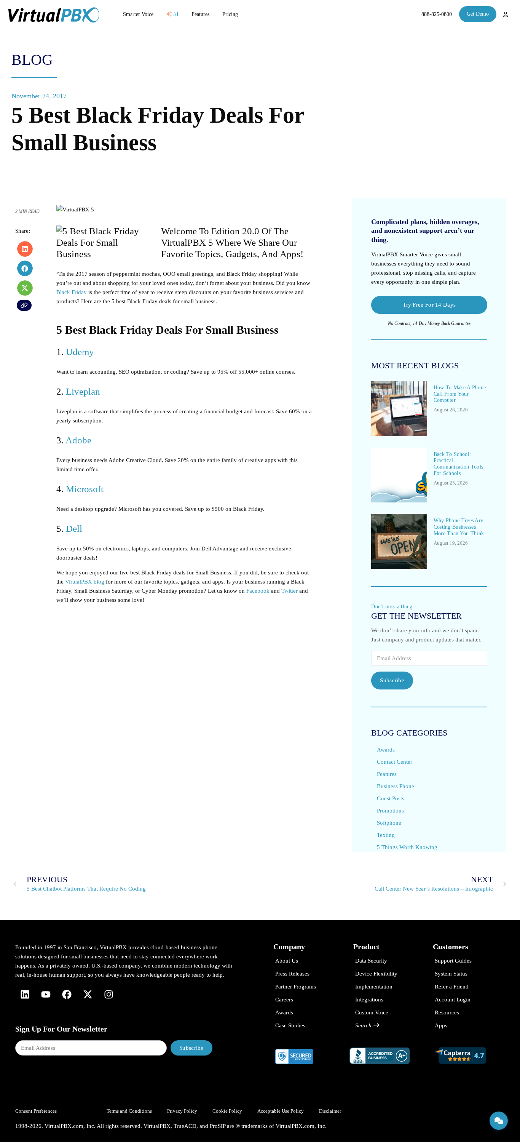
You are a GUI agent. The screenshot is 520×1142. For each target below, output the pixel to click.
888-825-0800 (436, 14)
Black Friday (71, 292)
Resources (447, 1012)
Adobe (78, 440)
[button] (25, 249)
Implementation (373, 987)
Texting (386, 835)
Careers (284, 999)
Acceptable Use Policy (280, 1111)
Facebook (258, 591)
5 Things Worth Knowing (407, 847)
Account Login (453, 999)
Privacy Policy (182, 1111)
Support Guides (453, 961)
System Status (451, 974)
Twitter (289, 591)
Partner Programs (295, 987)
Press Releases (292, 974)
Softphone (389, 823)
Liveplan (83, 391)
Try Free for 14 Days (429, 305)
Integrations (369, 999)
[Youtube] (45, 994)
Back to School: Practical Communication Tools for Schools (458, 463)
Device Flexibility (376, 974)
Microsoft (85, 489)
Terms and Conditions (129, 1111)
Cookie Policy (227, 1111)
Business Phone (395, 786)
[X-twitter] (87, 994)
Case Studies (290, 1025)
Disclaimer (330, 1111)
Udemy (80, 352)
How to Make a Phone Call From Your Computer (460, 394)
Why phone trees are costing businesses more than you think (459, 527)
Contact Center (394, 762)
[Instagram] (108, 994)
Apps (441, 1025)
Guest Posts (390, 798)
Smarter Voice (138, 14)
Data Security (371, 961)
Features (200, 14)
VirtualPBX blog (84, 582)
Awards (386, 750)
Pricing (230, 14)
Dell (74, 528)
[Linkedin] (24, 994)
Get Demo (478, 14)
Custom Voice (371, 1012)
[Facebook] (66, 994)
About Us (286, 961)
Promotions (390, 811)
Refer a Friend (452, 987)
